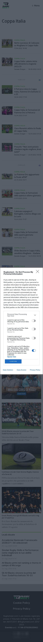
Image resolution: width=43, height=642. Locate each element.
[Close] (38, 272)
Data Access (21, 370)
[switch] (34, 321)
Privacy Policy (35, 370)
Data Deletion (8, 370)
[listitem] (21, 315)
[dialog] (21, 321)
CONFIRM (13, 361)
